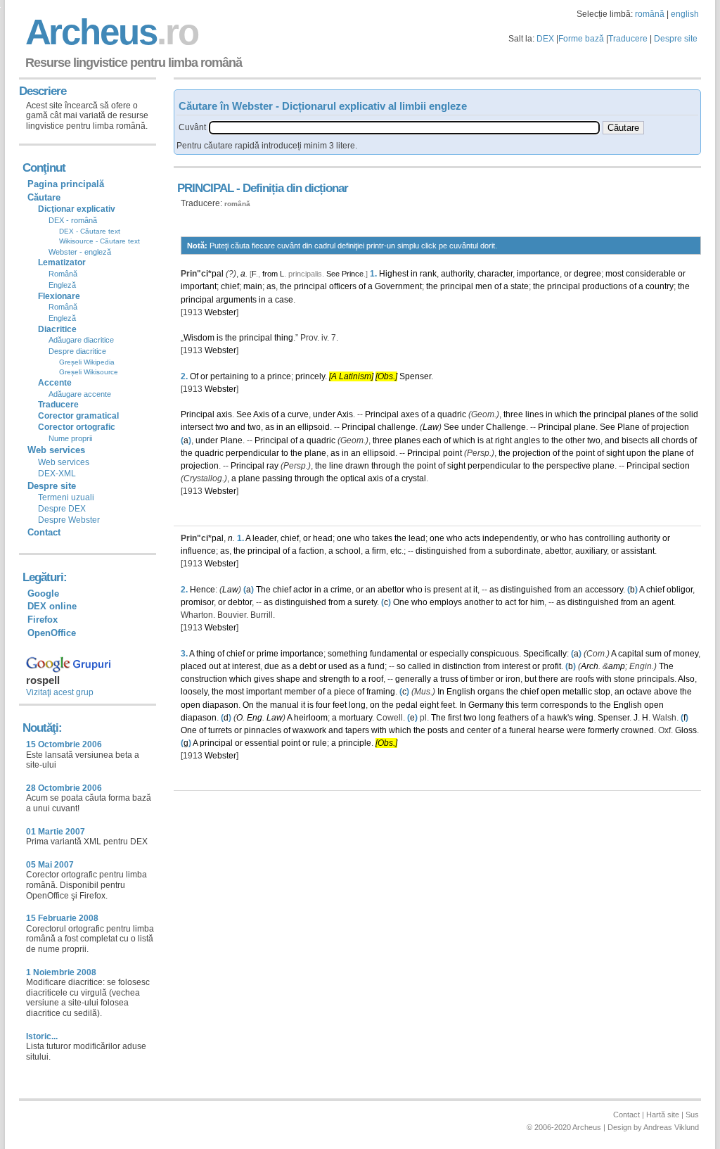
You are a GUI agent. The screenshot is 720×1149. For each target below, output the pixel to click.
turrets (220, 730)
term (529, 705)
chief (230, 286)
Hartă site (662, 1114)
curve (298, 414)
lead (417, 538)
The (263, 590)
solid (689, 414)
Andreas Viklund (671, 1127)
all (655, 440)
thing (283, 338)
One (401, 602)
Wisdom (199, 338)
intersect (197, 427)
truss (449, 679)
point (452, 453)
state (519, 286)
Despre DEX (62, 509)
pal (218, 274)
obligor (680, 590)
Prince (353, 273)
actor (302, 590)
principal (310, 286)
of (362, 286)
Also (686, 679)
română (649, 14)
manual (284, 705)
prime (267, 654)
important (199, 286)
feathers (513, 718)
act (510, 602)
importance (538, 274)
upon (636, 453)
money (685, 654)
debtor (240, 602)
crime (341, 590)
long (357, 705)
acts (472, 538)
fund (376, 666)
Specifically (545, 654)
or (568, 274)
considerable (651, 274)
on (375, 705)
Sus (692, 1114)
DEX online (52, 606)
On (248, 705)
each (432, 440)
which (566, 414)
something (348, 654)
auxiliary (591, 551)
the (286, 286)
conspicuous (494, 654)
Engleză (62, 285)
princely (310, 376)
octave (639, 692)
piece (344, 692)
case (284, 300)
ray (272, 466)
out (215, 666)
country (659, 286)
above (666, 692)
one (344, 538)
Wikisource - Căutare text (99, 241)
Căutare (43, 197)
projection (670, 427)
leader (264, 538)
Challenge (506, 427)
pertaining (229, 376)
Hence (202, 590)
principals (655, 679)
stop (602, 692)
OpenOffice (51, 633)
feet (340, 705)
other (575, 440)
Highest (394, 274)
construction (204, 679)
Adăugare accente (80, 394)
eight (429, 705)
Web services (63, 462)
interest (246, 666)
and (238, 427)
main (252, 286)
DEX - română (73, 220)
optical (353, 478)
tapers (357, 730)
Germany (485, 705)
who (362, 538)
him (537, 602)
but (530, 679)
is (220, 338)
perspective (568, 466)
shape (288, 679)
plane (585, 427)
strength (334, 679)
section (676, 466)
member (300, 692)
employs (446, 602)
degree (587, 274)
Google (43, 593)
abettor (558, 551)
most (614, 274)
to (254, 376)
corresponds (564, 705)
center (479, 730)
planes (642, 414)
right (503, 440)
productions (604, 286)
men (483, 286)
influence (198, 551)
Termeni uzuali (66, 497)
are (566, 679)
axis (224, 414)
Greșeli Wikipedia (87, 362)
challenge (397, 427)
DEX (545, 39)
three (513, 414)
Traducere (628, 39)
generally (413, 679)
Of (194, 376)
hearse (551, 730)
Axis (261, 414)
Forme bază (581, 39)
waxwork (309, 730)
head (323, 538)
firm (379, 551)
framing (380, 692)
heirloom (311, 718)
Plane (628, 427)
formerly (603, 730)
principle (354, 743)
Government (398, 286)
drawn (357, 466)
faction (311, 551)
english (685, 14)
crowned (637, 730)
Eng (254, 718)
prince (279, 376)
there (548, 679)
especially (449, 654)
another (479, 602)
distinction (461, 666)
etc (395, 551)
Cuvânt (192, 127)
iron (513, 679)
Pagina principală (65, 184)
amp (616, 666)
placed (194, 666)
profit (551, 666)
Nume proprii (70, 438)
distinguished (441, 551)
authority (457, 274)
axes (410, 414)
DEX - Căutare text (89, 231)
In (440, 692)
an (290, 427)
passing (277, 478)
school (348, 551)
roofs (584, 679)
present (447, 590)
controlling (605, 538)
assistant (638, 551)
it (475, 590)
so (401, 666)
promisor (197, 602)
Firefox (42, 619)
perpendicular (252, 453)
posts (438, 730)
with (604, 679)
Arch (589, 666)
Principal (197, 414)
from (270, 273)
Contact (43, 532)
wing (584, 718)
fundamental (394, 654)
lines (534, 414)
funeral (522, 730)
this (512, 705)
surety (365, 602)
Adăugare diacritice (81, 340)
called (419, 666)
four (323, 705)
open (550, 692)
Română (63, 273)
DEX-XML (57, 473)
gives (264, 679)
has (576, 538)
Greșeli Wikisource (88, 372)
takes (382, 538)
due (271, 666)
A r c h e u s (109, 32)
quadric (451, 414)
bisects (635, 440)
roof (375, 679)
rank (428, 274)
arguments (236, 300)
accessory (604, 590)
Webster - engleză (80, 252)
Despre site (676, 39)
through (386, 466)
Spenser (415, 376)
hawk (557, 718)
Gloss (686, 730)
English (460, 692)
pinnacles (262, 730)
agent (663, 602)
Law (431, 427)
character (495, 274)
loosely (194, 692)
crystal (413, 478)
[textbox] (404, 127)
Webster (220, 312)
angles (527, 440)
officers (342, 286)
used (337, 666)
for (523, 602)
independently (509, 538)
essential (262, 743)
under (324, 414)
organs (490, 692)
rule (319, 743)
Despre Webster (69, 520)
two (222, 427)
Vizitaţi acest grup (60, 692)
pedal (407, 705)
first (454, 718)
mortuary (355, 718)
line (336, 466)
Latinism (355, 376)
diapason (220, 705)
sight (615, 453)
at (489, 440)
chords (675, 440)
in (414, 274)
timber (482, 679)
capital (630, 654)
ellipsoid (313, 427)
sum (653, 654)
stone (624, 679)
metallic (577, 692)
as (271, 286)
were (576, 730)
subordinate (518, 551)
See (333, 273)
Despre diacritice (77, 351)
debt (308, 666)
